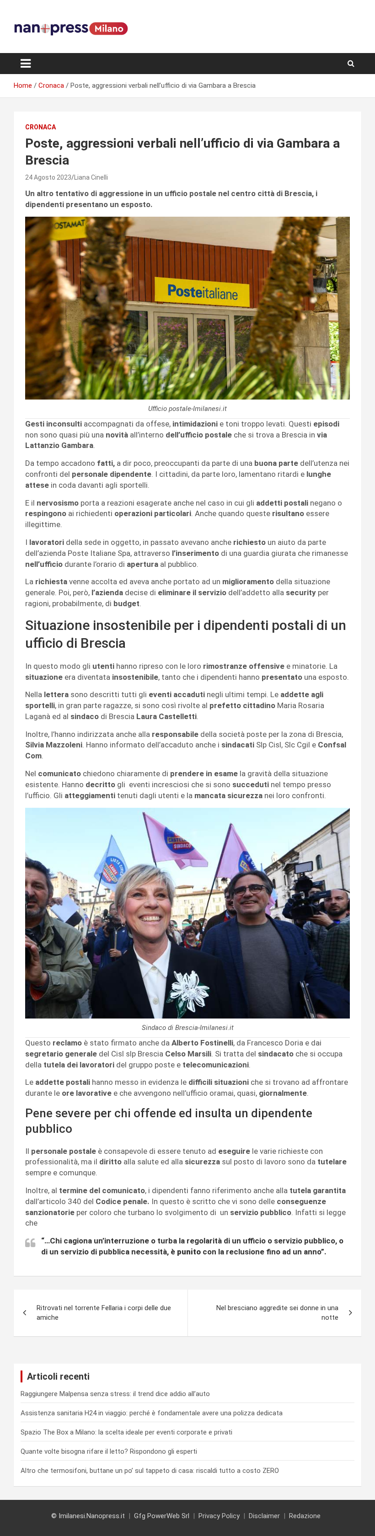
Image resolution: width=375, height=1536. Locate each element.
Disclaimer (264, 1516)
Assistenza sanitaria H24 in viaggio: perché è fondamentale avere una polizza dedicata (152, 1413)
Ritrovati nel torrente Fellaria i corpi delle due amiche (104, 1313)
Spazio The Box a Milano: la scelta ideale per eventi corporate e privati (126, 1432)
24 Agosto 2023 (48, 177)
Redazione (305, 1516)
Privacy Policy (219, 1516)
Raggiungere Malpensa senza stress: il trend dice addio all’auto (115, 1394)
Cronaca (40, 127)
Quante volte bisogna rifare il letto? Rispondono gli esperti (109, 1451)
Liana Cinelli (91, 177)
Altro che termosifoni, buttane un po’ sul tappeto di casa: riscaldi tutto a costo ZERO (150, 1471)
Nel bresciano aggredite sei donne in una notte (277, 1313)
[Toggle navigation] (26, 63)
